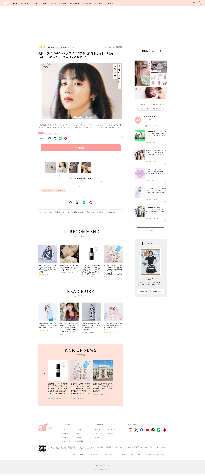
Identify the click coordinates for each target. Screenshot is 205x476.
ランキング (112, 429)
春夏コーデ (157, 104)
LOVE (45, 3)
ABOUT (82, 454)
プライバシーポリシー (135, 454)
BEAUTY (24, 3)
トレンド (56, 133)
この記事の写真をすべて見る (82, 178)
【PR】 (72, 47)
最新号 (110, 433)
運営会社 (73, 454)
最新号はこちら (143, 291)
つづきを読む (80, 148)
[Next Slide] (117, 373)
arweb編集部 (117, 47)
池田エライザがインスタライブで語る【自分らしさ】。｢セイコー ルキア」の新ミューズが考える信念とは (85, 212)
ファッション (49, 133)
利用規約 (123, 454)
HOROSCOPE (74, 3)
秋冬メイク (144, 109)
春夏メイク (157, 109)
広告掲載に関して (92, 454)
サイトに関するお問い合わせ (109, 454)
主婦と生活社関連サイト (102, 465)
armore (110, 3)
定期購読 (98, 437)
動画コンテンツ (100, 433)
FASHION (35, 3)
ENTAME (62, 3)
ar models (98, 3)
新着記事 (98, 429)
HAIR (15, 3)
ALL (146, 126)
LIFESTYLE (86, 3)
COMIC (53, 3)
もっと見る (150, 231)
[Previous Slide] (45, 373)
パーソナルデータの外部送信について (155, 454)
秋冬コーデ (144, 104)
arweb (40, 212)
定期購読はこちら (157, 291)
